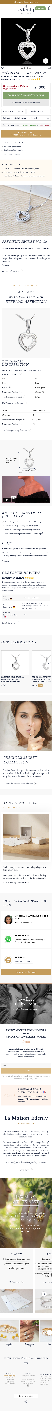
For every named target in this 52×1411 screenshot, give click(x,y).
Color (5, 387)
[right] (45, 61)
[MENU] (3, 8)
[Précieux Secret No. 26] (26, 42)
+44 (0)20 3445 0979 (24, 961)
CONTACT (7, 1358)
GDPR (26, 1363)
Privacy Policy (42, 1358)
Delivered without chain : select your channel (20, 118)
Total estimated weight (12, 396)
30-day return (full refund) (13, 143)
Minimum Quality (10, 392)
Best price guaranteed (12, 146)
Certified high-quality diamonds (14, 430)
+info (35, 1078)
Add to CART (27, 133)
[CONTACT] (28, 1385)
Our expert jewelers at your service (33, 176)
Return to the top (26, 1396)
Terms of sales (19, 1358)
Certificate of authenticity (13, 150)
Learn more (24, 1170)
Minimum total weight (13, 419)
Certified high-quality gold (12, 403)
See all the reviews (9, 623)
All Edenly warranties (12, 154)
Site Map (31, 1358)
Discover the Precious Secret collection (18, 783)
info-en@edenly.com (28, 1379)
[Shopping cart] (49, 8)
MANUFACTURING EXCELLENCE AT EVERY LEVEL (22, 372)
